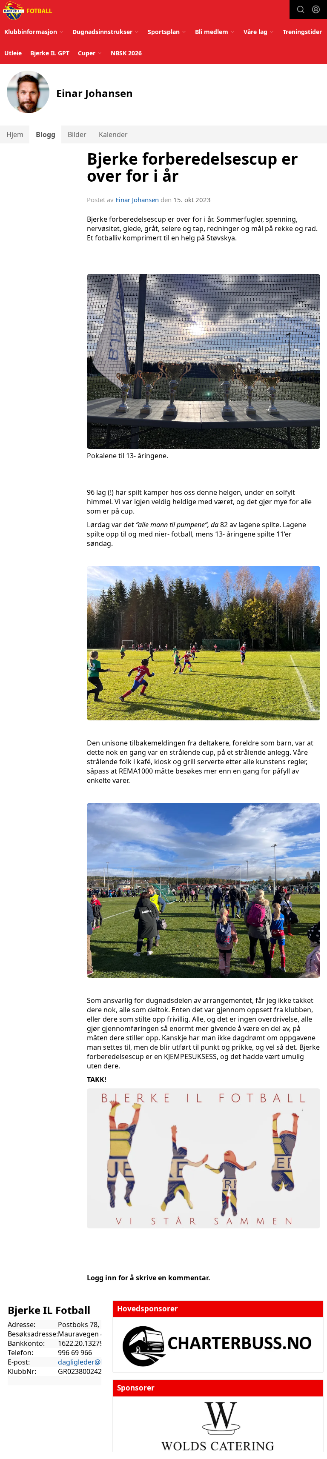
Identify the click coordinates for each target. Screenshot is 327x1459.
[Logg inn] (316, 9)
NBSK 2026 (126, 53)
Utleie (13, 53)
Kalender (113, 134)
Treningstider (302, 32)
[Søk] (300, 9)
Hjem (14, 134)
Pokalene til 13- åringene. (127, 455)
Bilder (77, 134)
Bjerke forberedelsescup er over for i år (192, 167)
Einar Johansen (137, 199)
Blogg (45, 134)
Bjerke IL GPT (49, 53)
